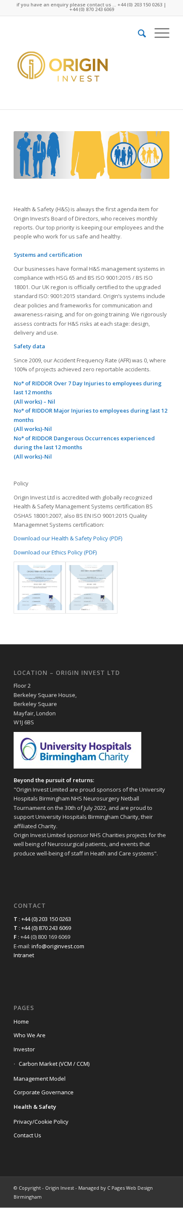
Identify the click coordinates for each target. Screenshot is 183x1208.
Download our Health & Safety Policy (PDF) (68, 538)
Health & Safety (35, 1106)
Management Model (40, 1078)
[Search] (137, 33)
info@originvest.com (57, 946)
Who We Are (30, 1035)
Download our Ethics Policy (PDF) (55, 552)
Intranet (24, 955)
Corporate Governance (44, 1092)
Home (21, 1021)
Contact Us (27, 1135)
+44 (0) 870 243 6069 (91, 9)
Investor (24, 1049)
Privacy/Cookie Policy (41, 1121)
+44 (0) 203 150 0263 (139, 4)
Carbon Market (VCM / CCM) (54, 1063)
